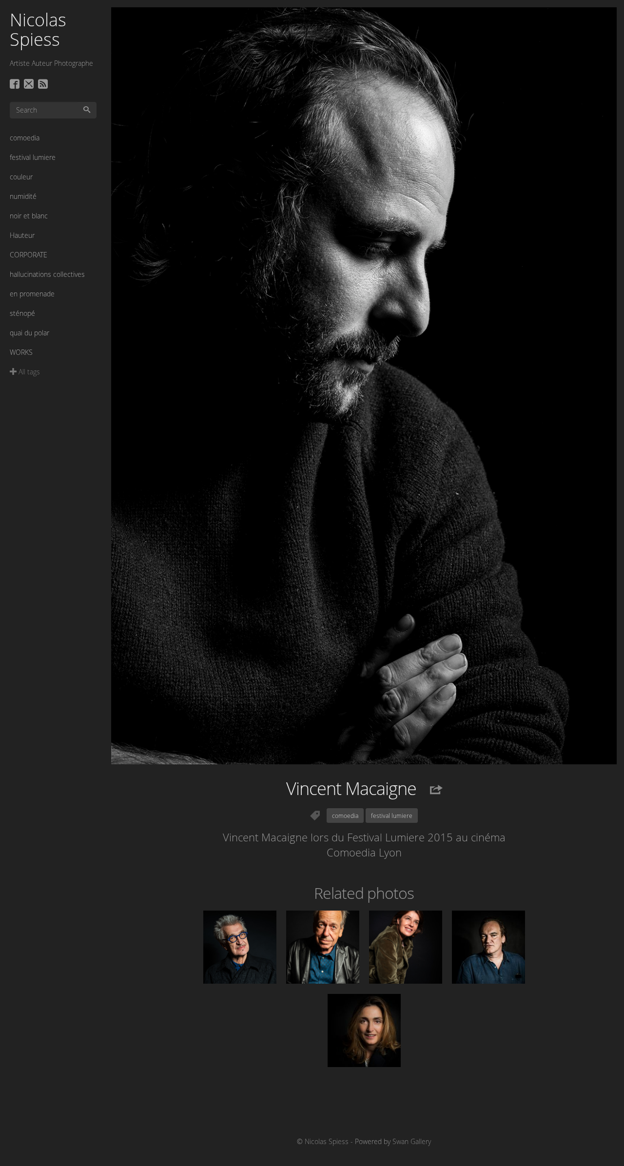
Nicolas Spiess (38, 29)
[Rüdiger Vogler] (322, 947)
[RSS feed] (44, 84)
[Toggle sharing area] (431, 790)
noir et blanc (29, 215)
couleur (21, 176)
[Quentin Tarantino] (488, 947)
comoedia (24, 137)
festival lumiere (33, 157)
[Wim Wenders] (239, 947)
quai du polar (29, 332)
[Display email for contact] (30, 84)
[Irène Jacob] (405, 947)
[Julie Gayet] (364, 1030)
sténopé (22, 313)
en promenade (32, 293)
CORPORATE (28, 254)
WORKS (21, 352)
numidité (23, 196)
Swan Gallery (411, 1141)
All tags (28, 371)
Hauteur (22, 235)
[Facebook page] (16, 84)
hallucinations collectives (47, 274)
